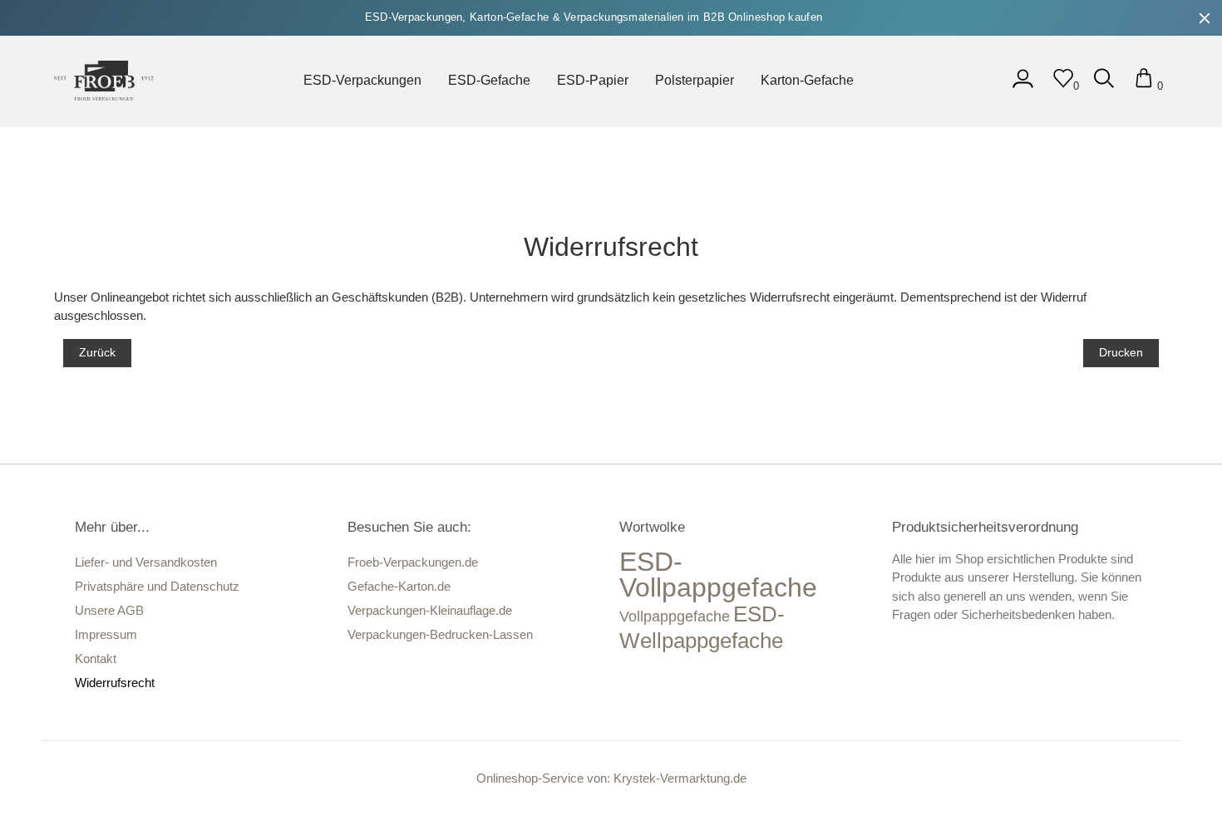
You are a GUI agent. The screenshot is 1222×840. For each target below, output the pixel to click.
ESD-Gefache (489, 80)
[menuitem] (362, 81)
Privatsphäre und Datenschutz (157, 586)
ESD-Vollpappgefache (718, 575)
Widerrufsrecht (115, 682)
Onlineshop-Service (530, 778)
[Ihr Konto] (1023, 86)
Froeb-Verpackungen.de (412, 562)
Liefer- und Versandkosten (146, 562)
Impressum (106, 634)
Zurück (97, 352)
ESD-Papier (592, 80)
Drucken (1121, 352)
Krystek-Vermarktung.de (680, 778)
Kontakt (95, 658)
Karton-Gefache (807, 80)
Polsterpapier (694, 80)
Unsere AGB (109, 610)
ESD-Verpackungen (362, 80)
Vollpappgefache (674, 616)
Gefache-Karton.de (399, 586)
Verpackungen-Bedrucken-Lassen (440, 634)
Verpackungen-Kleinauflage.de (429, 610)
